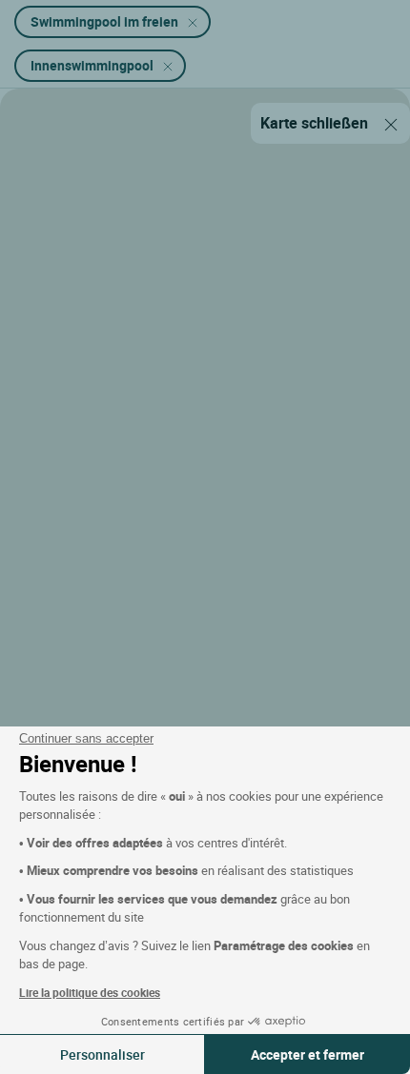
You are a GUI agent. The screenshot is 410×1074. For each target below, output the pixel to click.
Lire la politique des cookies (89, 992)
